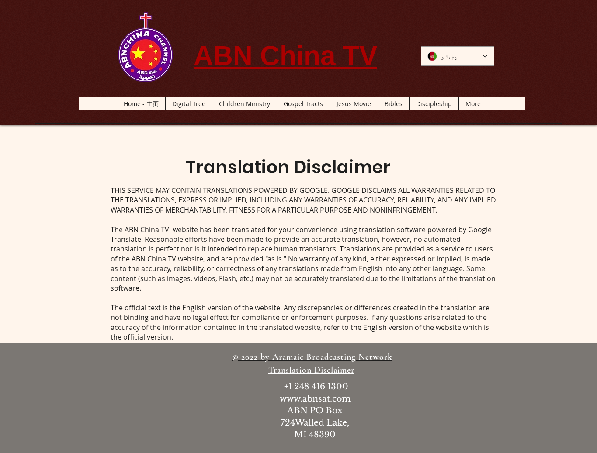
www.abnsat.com (315, 399)
